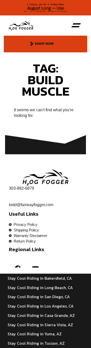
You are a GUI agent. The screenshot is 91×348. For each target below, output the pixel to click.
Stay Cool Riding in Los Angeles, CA (41, 306)
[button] (76, 25)
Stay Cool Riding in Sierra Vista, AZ (40, 325)
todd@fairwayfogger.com (31, 205)
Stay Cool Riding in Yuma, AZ (35, 334)
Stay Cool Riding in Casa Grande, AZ (41, 315)
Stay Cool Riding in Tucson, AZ (36, 343)
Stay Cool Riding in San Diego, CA (39, 297)
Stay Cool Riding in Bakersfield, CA (40, 278)
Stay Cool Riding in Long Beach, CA (40, 288)
